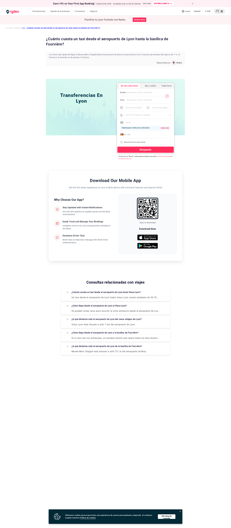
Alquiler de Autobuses (60, 11)
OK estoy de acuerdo (167, 517)
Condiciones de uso (124, 158)
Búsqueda (146, 149)
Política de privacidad (164, 156)
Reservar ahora (139, 20)
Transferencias (38, 11)
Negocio (93, 11)
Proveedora (80, 11)
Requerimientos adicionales (134, 142)
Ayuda (187, 11)
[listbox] (197, 11)
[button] (123, 134)
